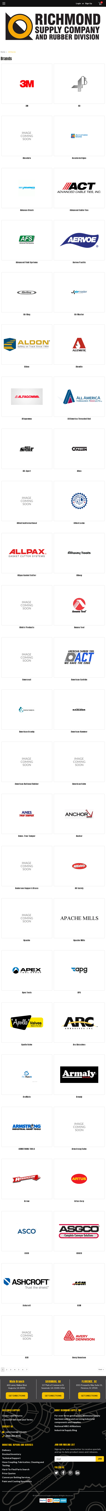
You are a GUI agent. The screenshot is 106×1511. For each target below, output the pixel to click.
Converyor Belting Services (16, 1477)
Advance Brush (27, 210)
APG (79, 992)
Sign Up (88, 3)
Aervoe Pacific (79, 262)
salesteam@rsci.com (16, 1431)
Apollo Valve (26, 1044)
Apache (26, 940)
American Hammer (79, 731)
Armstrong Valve (79, 1149)
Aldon (26, 366)
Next (100, 1369)
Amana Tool (79, 627)
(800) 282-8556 (13, 1435)
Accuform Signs (79, 158)
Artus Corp (79, 1201)
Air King (26, 314)
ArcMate (27, 1096)
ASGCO (79, 1253)
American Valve (79, 784)
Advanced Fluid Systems (27, 262)
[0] (99, 3)
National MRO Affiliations (68, 1426)
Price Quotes (9, 1473)
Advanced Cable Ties (79, 210)
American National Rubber (27, 784)
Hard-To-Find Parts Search (15, 1469)
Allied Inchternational (27, 523)
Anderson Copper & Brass (26, 888)
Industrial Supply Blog (66, 1430)
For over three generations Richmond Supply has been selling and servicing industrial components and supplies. (77, 1418)
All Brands (12, 52)
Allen (79, 471)
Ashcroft (27, 1305)
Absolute (27, 158)
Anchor (79, 836)
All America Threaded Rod (79, 418)
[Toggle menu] (4, 4)
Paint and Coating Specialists (17, 1481)
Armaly (79, 1096)
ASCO (27, 1253)
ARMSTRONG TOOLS (27, 1149)
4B (79, 105)
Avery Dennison (79, 1357)
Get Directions (17, 1395)
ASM (79, 1305)
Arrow (26, 1201)
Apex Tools (27, 992)
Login (78, 3)
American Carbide (79, 679)
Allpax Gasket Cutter (27, 575)
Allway (79, 575)
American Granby (27, 731)
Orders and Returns (12, 1415)
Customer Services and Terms (17, 1419)
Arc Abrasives (79, 1044)
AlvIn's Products (26, 627)
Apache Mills (79, 940)
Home (3, 52)
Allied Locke (79, 523)
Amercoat (26, 679)
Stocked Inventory (11, 1454)
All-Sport (27, 471)
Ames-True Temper (26, 836)
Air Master (79, 314)
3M (27, 105)
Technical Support (11, 1458)
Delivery (6, 1450)
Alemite (79, 366)
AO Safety (79, 888)
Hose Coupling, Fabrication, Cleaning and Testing (23, 1464)
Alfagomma (27, 418)
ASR (26, 1357)
